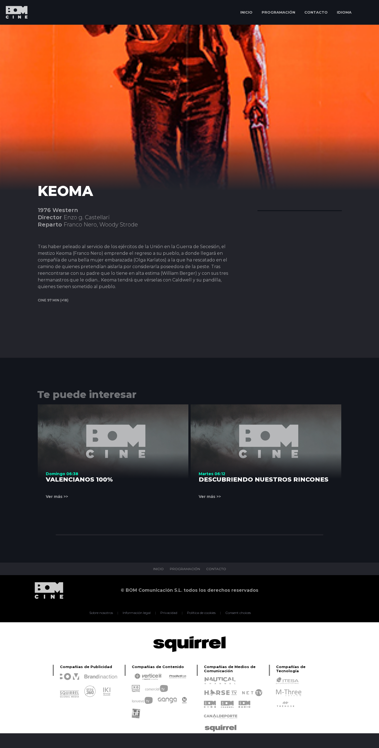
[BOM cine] (14, 28)
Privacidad (168, 613)
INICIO (246, 12)
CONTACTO (316, 12)
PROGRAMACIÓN (278, 12)
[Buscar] (366, 12)
